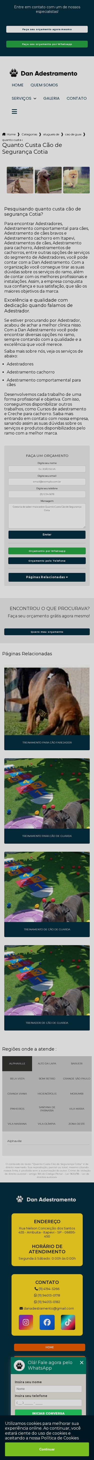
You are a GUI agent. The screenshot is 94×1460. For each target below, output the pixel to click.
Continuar (47, 1449)
